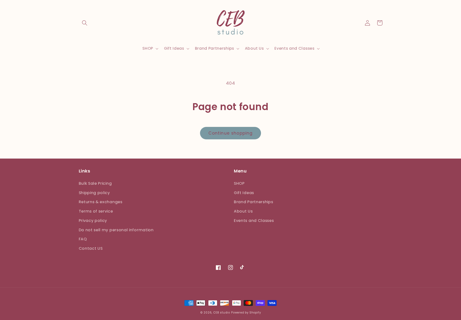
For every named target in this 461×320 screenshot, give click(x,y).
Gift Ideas (244, 193)
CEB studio (221, 312)
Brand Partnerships (253, 202)
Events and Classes (254, 220)
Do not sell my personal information (116, 230)
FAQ (83, 239)
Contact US (91, 248)
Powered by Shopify (246, 312)
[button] (85, 23)
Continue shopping (230, 133)
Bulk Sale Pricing (95, 183)
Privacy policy (93, 220)
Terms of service (96, 211)
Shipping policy (94, 193)
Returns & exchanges (100, 202)
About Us (243, 211)
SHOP (239, 183)
